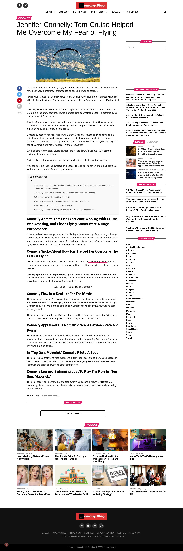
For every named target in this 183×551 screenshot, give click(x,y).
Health (129, 296)
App (128, 244)
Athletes (130, 250)
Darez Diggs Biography (80, 287)
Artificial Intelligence (135, 247)
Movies (129, 314)
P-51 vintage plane (97, 261)
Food (128, 287)
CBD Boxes (131, 268)
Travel (129, 338)
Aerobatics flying (80, 306)
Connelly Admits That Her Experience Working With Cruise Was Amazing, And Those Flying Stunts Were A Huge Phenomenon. (74, 186)
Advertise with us (105, 533)
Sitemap (46, 533)
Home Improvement (134, 299)
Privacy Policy (59, 533)
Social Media (132, 329)
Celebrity (130, 271)
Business (63, 12)
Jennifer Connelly (35, 122)
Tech (92, 12)
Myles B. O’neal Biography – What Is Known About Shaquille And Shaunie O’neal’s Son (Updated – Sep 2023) (146, 97)
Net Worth (50, 12)
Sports (129, 332)
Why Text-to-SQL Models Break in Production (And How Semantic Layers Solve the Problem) (146, 219)
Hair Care (130, 293)
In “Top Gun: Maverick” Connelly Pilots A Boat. (54, 205)
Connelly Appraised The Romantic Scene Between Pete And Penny (62, 201)
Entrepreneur (132, 280)
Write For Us (132, 12)
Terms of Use (75, 533)
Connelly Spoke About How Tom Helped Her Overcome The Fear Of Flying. (65, 193)
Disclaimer (89, 533)
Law (128, 305)
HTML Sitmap (135, 533)
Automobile (131, 253)
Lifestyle (103, 12)
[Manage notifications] (6, 545)
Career (129, 265)
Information (131, 302)
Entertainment (78, 12)
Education (130, 275)
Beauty (129, 256)
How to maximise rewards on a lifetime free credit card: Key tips (93, 536)
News (128, 320)
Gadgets (130, 290)
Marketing (130, 311)
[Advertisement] (146, 68)
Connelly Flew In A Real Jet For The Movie (53, 197)
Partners (121, 533)
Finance (129, 284)
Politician (130, 323)
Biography (130, 259)
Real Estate (117, 12)
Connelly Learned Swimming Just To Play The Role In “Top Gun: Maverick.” (65, 210)
